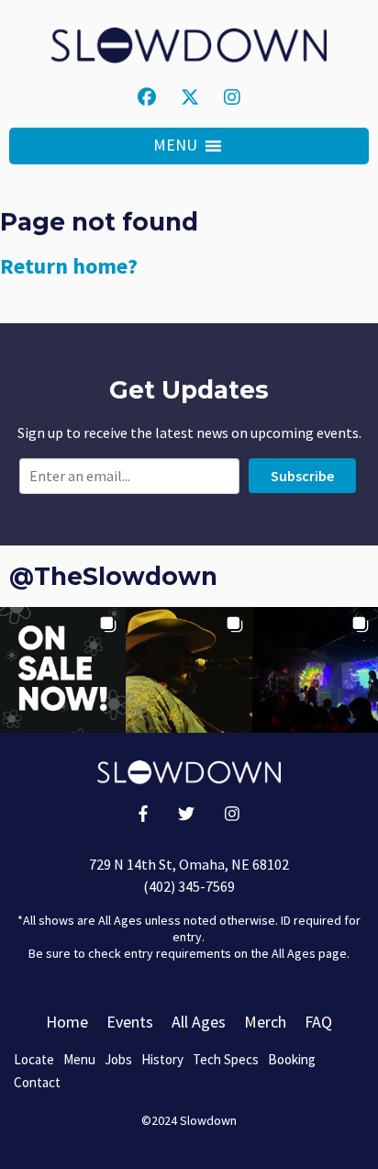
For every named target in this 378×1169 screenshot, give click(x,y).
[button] (175, 146)
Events (129, 1021)
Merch (265, 1021)
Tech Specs (226, 1059)
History (162, 1059)
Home (67, 1021)
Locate (34, 1059)
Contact (37, 1082)
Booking (292, 1059)
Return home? (69, 266)
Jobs (118, 1059)
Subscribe (302, 475)
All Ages (199, 1021)
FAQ (318, 1021)
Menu (79, 1059)
